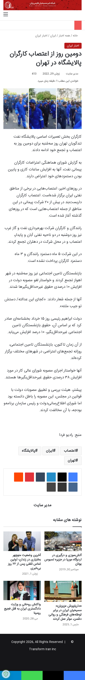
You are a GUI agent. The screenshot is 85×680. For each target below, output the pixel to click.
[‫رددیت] (18, 477)
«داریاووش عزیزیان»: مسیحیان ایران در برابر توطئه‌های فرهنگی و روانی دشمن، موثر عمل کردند (65, 612)
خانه (76, 35)
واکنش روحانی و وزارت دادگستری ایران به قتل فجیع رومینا (22, 609)
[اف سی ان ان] (42, 5)
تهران (71, 461)
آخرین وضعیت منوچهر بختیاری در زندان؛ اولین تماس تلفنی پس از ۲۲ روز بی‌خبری (24, 562)
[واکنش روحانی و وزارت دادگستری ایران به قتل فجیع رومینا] (22, 590)
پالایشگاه (28, 451)
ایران (53, 35)
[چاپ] (51, 487)
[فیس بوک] (73, 477)
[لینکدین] (51, 477)
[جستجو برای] (79, 14)
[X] (62, 477)
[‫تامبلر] (40, 477)
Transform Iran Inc (42, 649)
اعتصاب (69, 451)
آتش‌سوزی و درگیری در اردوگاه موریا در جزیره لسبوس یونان (63, 560)
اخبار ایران (41, 35)
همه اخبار (64, 35)
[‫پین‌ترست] (29, 477)
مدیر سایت (72, 73)
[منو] (5, 14)
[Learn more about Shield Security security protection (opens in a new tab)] (6, 674)
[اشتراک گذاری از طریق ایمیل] (62, 487)
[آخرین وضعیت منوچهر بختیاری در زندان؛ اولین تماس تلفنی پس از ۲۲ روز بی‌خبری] (22, 541)
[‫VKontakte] (73, 487)
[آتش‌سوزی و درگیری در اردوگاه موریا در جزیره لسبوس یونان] (63, 541)
